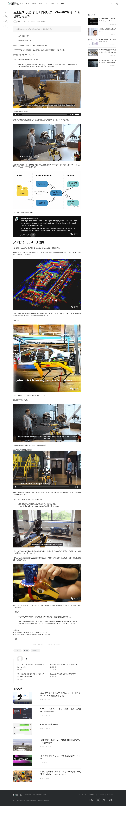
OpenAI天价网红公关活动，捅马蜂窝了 (63, 674)
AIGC (63, 3)
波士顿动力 (35, 650)
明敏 (41, 699)
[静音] (73, 114)
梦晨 (41, 715)
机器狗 (26, 650)
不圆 (41, 778)
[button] (47, 470)
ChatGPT (17, 650)
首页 (21, 3)
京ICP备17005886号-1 (44, 800)
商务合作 (110, 794)
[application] (47, 114)
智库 (40, 3)
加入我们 (92, 794)
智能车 (34, 3)
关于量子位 (82, 794)
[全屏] (78, 487)
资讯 (27, 3)
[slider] (77, 114)
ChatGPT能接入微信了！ (51, 724)
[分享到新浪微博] (6, 21)
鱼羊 (19, 21)
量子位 (43, 21)
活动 (46, 3)
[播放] (16, 114)
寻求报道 (101, 794)
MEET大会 (54, 3)
